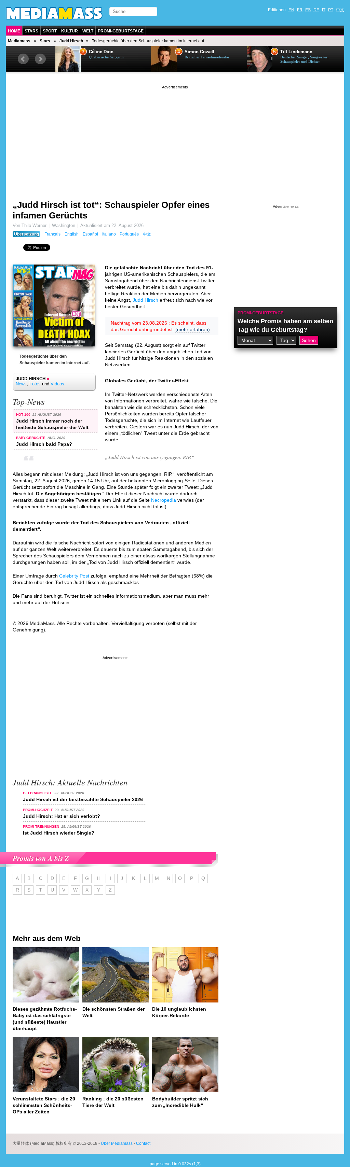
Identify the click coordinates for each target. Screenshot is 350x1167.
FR (299, 10)
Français (52, 234)
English (72, 234)
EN (291, 10)
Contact (143, 1143)
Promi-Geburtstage (121, 31)
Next (40, 59)
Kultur (69, 31)
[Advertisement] (175, 138)
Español (90, 234)
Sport (50, 31)
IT (323, 10)
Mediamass (19, 41)
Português (129, 234)
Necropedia (163, 500)
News (21, 383)
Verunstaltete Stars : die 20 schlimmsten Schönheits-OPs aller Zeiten (44, 1105)
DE (316, 10)
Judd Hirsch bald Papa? (44, 444)
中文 (340, 10)
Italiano (109, 234)
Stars (31, 31)
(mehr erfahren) (192, 329)
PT (330, 10)
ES (308, 10)
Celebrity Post (74, 576)
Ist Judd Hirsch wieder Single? (58, 833)
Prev (23, 59)
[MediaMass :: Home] (54, 13)
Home (14, 31)
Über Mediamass (117, 1143)
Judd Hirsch (71, 41)
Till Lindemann (296, 51)
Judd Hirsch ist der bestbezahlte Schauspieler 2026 (83, 799)
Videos (57, 383)
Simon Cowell (199, 51)
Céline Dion (101, 51)
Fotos (35, 383)
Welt (87, 31)
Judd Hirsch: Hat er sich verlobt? (61, 816)
